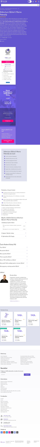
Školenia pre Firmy (4, 384)
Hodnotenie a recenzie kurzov (6, 407)
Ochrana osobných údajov (28, 442)
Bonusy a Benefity (4, 404)
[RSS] (17, 432)
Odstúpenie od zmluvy (36, 442)
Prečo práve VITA (4, 409)
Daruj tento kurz (8, 68)
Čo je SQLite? (3, 247)
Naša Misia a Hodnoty (5, 406)
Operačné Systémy (23, 360)
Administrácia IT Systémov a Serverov (7, 361)
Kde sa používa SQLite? (5, 253)
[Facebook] (2, 432)
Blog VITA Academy (4, 401)
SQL (18, 8)
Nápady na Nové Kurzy (5, 410)
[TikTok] (12, 432)
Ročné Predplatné (4, 356)
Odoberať (27, 374)
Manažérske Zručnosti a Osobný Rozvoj (27, 357)
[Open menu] (39, 2)
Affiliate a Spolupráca (4, 402)
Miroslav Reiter (5, 37)
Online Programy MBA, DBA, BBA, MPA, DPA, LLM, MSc (10, 390)
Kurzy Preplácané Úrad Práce (6, 392)
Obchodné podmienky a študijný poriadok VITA (19, 442)
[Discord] (15, 432)
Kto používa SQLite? (4, 250)
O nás (2, 400)
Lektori (2, 385)
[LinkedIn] (7, 432)
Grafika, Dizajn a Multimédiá (6, 364)
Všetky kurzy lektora (14, 301)
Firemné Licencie (4, 388)
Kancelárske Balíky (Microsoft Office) (27, 356)
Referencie (2, 386)
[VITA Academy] (3, 442)
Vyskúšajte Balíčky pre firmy (8, 141)
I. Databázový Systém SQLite (7, 222)
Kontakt (2, 398)
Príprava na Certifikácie (24, 364)
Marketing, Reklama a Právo (25, 358)
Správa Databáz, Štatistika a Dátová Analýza (11, 8)
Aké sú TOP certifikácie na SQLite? (8, 260)
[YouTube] (4, 432)
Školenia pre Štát (4, 382)
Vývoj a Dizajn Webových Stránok (26, 362)
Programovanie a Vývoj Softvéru (26, 361)
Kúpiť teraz (8, 61)
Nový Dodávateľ (3, 389)
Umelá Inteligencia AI (4, 360)
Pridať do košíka (8, 64)
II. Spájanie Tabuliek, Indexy (7, 233)
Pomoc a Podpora (4, 405)
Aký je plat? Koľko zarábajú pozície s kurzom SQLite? (12, 263)
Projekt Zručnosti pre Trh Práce (6, 357)
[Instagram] (9, 432)
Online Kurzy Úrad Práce (5, 358)
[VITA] (4, 1)
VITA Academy (2, 8)
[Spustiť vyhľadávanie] (38, 5)
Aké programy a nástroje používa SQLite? (9, 266)
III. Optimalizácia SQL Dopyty (7, 236)
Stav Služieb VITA (4, 411)
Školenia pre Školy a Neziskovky (6, 381)
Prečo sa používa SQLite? (6, 257)
